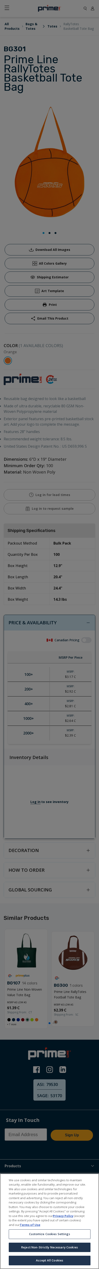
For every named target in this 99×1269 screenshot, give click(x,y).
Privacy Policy (63, 1216)
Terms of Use (30, 1225)
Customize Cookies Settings (49, 1234)
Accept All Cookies (49, 1260)
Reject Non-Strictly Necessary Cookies (49, 1247)
